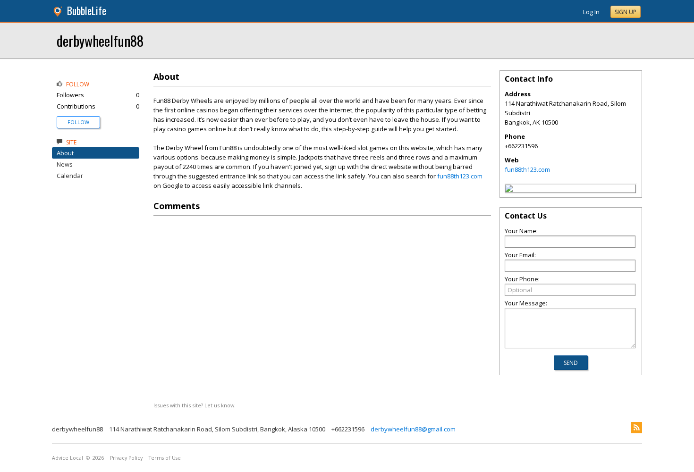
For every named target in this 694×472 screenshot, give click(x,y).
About (65, 153)
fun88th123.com (459, 176)
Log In (591, 12)
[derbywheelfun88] (509, 189)
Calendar (70, 175)
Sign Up (625, 12)
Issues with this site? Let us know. (194, 405)
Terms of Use (165, 458)
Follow (78, 122)
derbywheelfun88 (100, 40)
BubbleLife (86, 10)
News (65, 164)
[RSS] (636, 427)
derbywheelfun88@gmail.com (413, 429)
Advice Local (67, 458)
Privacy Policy (126, 458)
